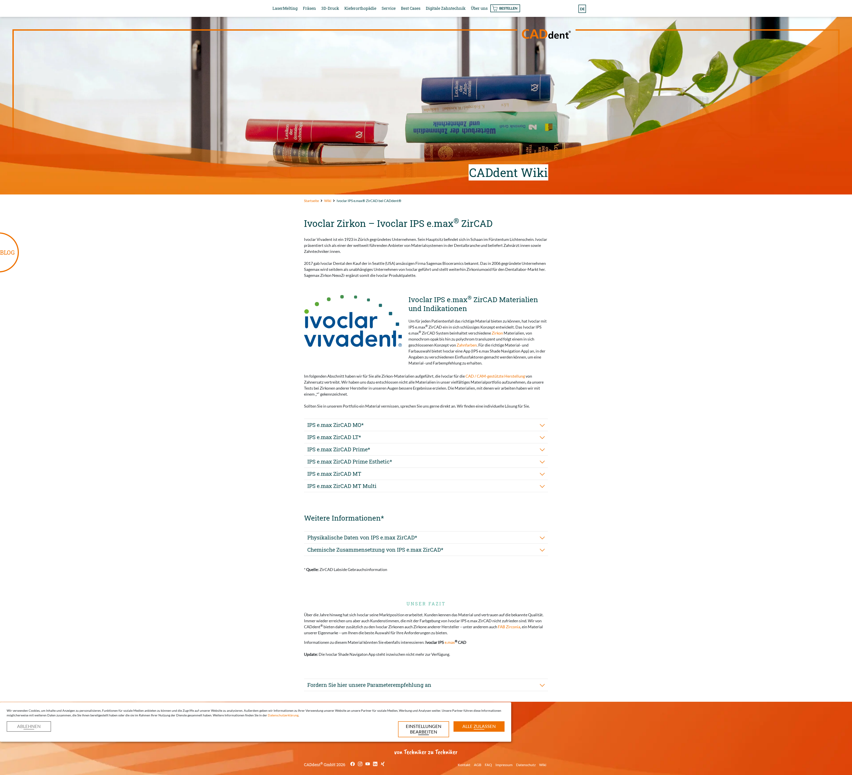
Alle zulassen (479, 726)
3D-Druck (330, 8)
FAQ (488, 765)
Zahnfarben (467, 345)
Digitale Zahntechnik (445, 8)
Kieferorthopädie (360, 8)
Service (389, 8)
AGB (477, 765)
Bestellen (508, 8)
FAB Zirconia (509, 626)
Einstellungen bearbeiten (423, 728)
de (582, 9)
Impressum (504, 765)
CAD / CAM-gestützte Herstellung (495, 376)
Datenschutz (526, 765)
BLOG (7, 252)
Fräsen (309, 8)
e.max (450, 642)
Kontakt (464, 765)
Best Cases (410, 8)
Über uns (479, 8)
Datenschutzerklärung (283, 715)
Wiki (542, 765)
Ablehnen (29, 726)
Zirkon (497, 333)
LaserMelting (285, 8)
